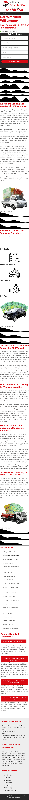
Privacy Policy (8, 788)
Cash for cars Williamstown (11, 555)
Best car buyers (7, 604)
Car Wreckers (8, 782)
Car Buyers (7, 777)
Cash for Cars (8, 775)
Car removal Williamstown (10, 559)
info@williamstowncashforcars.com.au (13, 735)
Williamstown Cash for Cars (19, 796)
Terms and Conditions (10, 790)
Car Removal (7, 780)
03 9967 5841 (14, 10)
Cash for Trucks (8, 785)
